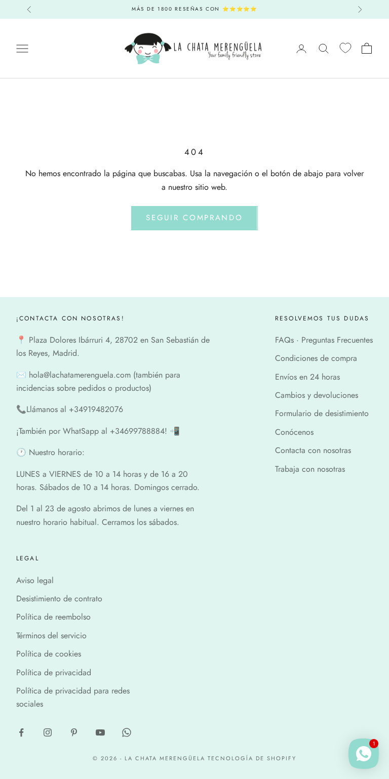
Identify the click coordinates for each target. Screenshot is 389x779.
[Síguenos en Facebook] (21, 732)
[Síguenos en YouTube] (100, 732)
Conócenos (294, 432)
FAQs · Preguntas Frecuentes (324, 340)
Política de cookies (48, 654)
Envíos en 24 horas (307, 377)
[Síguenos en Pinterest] (74, 732)
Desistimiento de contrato (59, 598)
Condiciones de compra (316, 358)
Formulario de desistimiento (322, 413)
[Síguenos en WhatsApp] (127, 732)
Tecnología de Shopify (252, 758)
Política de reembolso (53, 617)
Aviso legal (35, 580)
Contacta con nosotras (313, 450)
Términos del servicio (51, 635)
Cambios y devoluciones (316, 395)
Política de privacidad (53, 672)
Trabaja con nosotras (310, 469)
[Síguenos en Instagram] (48, 732)
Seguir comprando (194, 217)
